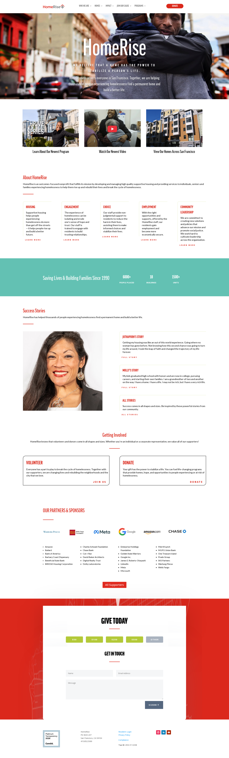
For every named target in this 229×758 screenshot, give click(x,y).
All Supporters (114, 585)
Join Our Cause (123, 6)
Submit (154, 705)
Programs (139, 6)
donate (196, 481)
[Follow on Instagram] (158, 732)
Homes (97, 6)
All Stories (130, 414)
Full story (129, 357)
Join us (99, 481)
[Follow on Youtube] (169, 732)
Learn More (33, 240)
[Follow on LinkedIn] (163, 732)
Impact (108, 6)
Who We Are (84, 6)
